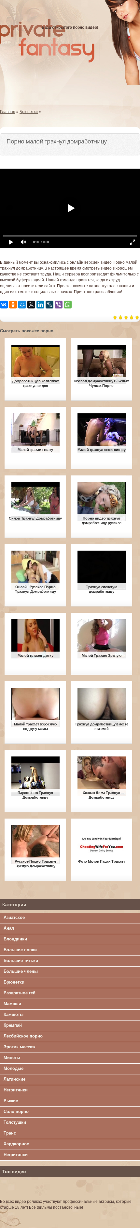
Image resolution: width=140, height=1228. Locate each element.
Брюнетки (14, 982)
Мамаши (12, 1003)
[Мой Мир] (22, 304)
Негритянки (16, 1089)
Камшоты (13, 1014)
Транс (10, 1133)
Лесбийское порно (23, 1036)
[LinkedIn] (40, 304)
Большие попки (20, 949)
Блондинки (15, 939)
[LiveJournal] (49, 304)
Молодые (13, 1068)
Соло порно (16, 1111)
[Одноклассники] (13, 304)
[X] (31, 304)
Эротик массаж (19, 1046)
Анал (9, 928)
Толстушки (15, 1122)
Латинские (14, 1079)
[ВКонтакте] (4, 304)
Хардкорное (16, 1143)
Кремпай (13, 1025)
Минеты (12, 1057)
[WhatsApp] (68, 304)
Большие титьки (21, 960)
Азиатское (14, 917)
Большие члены (21, 971)
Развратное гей (19, 992)
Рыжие (11, 1100)
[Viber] (59, 304)
